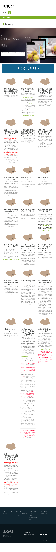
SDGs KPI (5, 513)
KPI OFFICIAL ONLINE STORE (21, 513)
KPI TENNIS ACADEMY (33, 517)
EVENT (30, 519)
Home (4, 17)
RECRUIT (26, 530)
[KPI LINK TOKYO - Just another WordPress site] (9, 6)
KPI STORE (18, 515)
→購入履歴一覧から (46, 225)
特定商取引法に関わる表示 (29, 534)
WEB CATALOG (44, 513)
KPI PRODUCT (44, 511)
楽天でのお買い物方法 (28, 97)
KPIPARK (30, 513)
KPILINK (30, 515)
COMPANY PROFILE (7, 511)
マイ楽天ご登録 (28, 103)
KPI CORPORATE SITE (7, 536)
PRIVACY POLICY (27, 532)
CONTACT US (45, 531)
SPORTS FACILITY (32, 511)
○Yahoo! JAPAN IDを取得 (28, 115)
